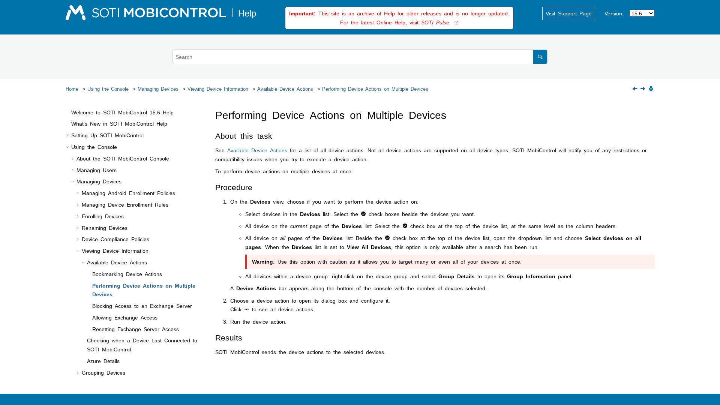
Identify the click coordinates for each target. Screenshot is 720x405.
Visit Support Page (569, 13)
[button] (68, 112)
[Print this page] (651, 89)
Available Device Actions (285, 88)
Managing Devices (158, 88)
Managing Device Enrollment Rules (125, 204)
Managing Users (96, 169)
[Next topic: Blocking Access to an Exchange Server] (643, 89)
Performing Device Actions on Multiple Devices (375, 88)
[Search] (540, 57)
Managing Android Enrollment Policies (128, 192)
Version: (614, 13)
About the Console (122, 158)
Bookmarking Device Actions (127, 273)
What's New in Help (119, 123)
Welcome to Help (122, 112)
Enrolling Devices (103, 216)
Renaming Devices (105, 227)
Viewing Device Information (218, 88)
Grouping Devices (103, 372)
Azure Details (103, 360)
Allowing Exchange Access (125, 317)
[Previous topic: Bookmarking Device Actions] (635, 89)
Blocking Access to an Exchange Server (142, 305)
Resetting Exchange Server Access (135, 329)
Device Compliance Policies (115, 239)
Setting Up (107, 135)
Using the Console (108, 88)
